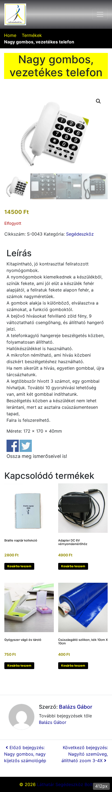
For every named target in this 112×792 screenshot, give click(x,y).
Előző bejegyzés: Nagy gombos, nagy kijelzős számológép (25, 754)
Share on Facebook (13, 446)
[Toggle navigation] (100, 14)
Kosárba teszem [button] (19, 566)
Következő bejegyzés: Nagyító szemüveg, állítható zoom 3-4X (84, 754)
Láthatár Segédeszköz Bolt (65, 784)
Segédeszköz (80, 234)
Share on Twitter (26, 446)
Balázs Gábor (75, 707)
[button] (98, 101)
